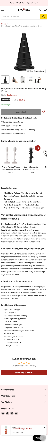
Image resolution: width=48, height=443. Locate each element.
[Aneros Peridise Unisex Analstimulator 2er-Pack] (10, 155)
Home (3, 24)
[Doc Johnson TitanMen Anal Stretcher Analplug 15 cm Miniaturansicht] (14, 79)
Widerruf (39, 438)
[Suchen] (43, 16)
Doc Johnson (11, 95)
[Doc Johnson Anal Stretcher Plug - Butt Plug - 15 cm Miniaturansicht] (5, 79)
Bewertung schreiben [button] (24, 372)
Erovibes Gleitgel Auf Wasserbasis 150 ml (23, 429)
